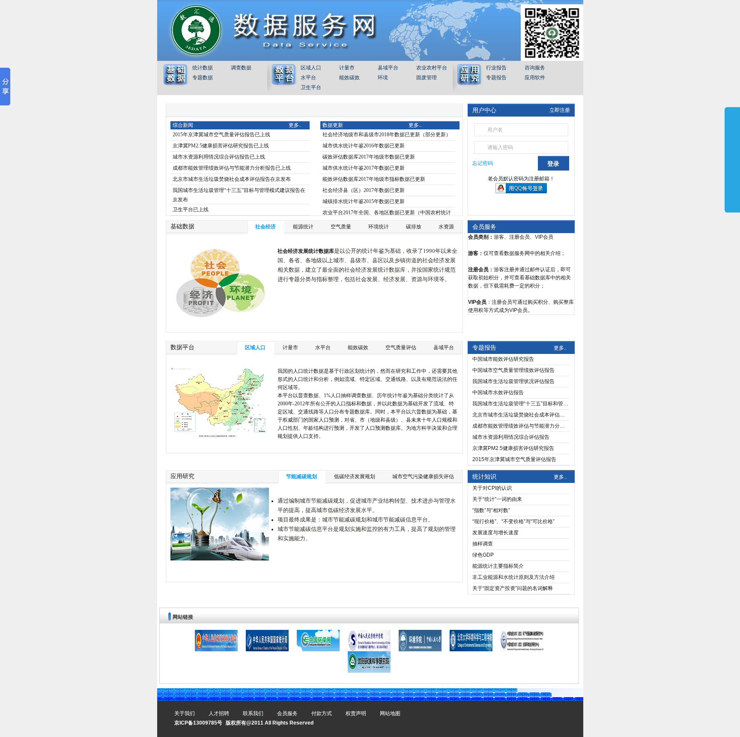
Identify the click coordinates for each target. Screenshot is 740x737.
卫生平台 (311, 87)
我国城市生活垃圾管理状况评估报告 (513, 381)
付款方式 (321, 713)
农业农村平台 (431, 68)
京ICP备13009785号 (198, 723)
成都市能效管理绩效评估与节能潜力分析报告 (521, 426)
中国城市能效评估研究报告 (503, 359)
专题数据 (202, 78)
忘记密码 (482, 163)
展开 (732, 159)
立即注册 (559, 110)
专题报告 (496, 78)
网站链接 (183, 617)
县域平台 (388, 68)
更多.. (560, 348)
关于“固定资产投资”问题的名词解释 (512, 588)
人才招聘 (219, 713)
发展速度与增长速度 (495, 533)
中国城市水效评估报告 (498, 392)
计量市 (347, 68)
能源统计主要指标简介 (498, 566)
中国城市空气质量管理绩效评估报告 (513, 370)
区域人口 (311, 68)
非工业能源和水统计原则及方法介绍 (513, 577)
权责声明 (356, 713)
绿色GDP (483, 555)
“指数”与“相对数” (491, 510)
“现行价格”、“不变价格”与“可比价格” (513, 521)
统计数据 (202, 68)
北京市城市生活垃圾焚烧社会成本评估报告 (521, 415)
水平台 (308, 78)
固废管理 (426, 78)
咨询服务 (535, 68)
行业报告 (496, 68)
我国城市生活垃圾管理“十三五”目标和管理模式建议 (521, 404)
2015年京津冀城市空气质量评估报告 (514, 459)
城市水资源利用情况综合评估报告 (510, 437)
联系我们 (253, 713)
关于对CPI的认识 (492, 488)
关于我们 (184, 713)
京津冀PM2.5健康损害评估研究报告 (513, 448)
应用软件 (535, 78)
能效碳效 (349, 78)
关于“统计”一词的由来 (497, 499)
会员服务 (484, 226)
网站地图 (390, 713)
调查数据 (241, 68)
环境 (383, 78)
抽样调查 (482, 544)
